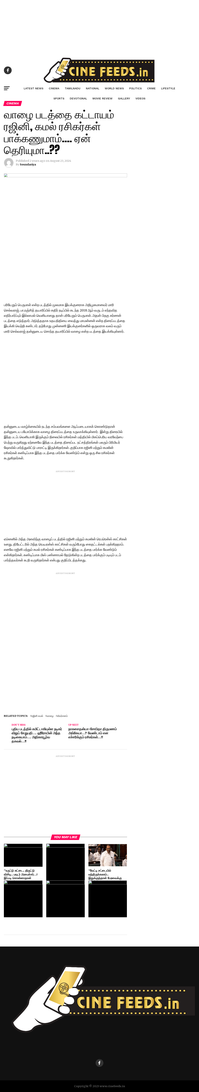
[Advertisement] (99, 27)
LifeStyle (168, 88)
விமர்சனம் (62, 716)
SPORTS (58, 98)
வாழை (50, 716)
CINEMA (54, 88)
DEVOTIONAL (78, 98)
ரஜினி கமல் (37, 716)
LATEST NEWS (33, 88)
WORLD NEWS (114, 88)
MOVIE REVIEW (103, 98)
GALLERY (124, 98)
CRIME (151, 88)
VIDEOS (140, 98)
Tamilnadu (72, 88)
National (92, 88)
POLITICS (135, 88)
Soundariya (28, 164)
